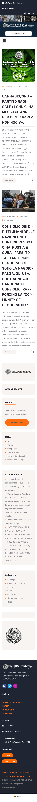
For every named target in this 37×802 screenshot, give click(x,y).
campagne (11, 580)
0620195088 (9, 9)
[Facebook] (25, 13)
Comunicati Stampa (15, 460)
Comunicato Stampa (16, 583)
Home (10, 441)
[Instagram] (33, 13)
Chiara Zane (23, 86)
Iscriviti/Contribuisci (16, 456)
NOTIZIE (5, 706)
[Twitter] (29, 13)
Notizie (10, 602)
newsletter (12, 594)
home (9, 591)
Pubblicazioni (13, 452)
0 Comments (8, 90)
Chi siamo (11, 445)
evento (10, 587)
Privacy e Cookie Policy (20, 776)
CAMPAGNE (7, 713)
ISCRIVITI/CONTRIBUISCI (12, 702)
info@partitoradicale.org (14, 3)
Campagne (12, 449)
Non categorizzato (15, 598)
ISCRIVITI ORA (19, 33)
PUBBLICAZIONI (9, 710)
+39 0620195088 (11, 726)
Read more (9, 180)
